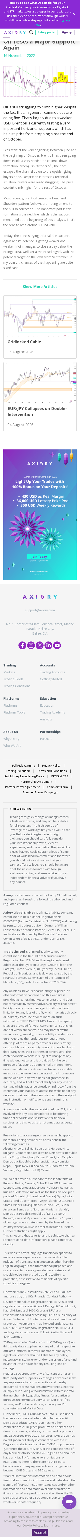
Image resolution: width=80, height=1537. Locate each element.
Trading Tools (13, 679)
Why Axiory (11, 738)
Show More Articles (40, 286)
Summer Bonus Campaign (40, 792)
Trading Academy (52, 712)
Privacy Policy (51, 765)
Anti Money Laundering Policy (24, 776)
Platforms (10, 705)
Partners (46, 738)
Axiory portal (46, 32)
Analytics (46, 719)
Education (47, 705)
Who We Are (12, 745)
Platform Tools (14, 712)
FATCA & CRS (59, 776)
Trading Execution (18, 771)
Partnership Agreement (36, 782)
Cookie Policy (31, 1525)
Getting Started (51, 679)
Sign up (66, 32)
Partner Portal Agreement (22, 787)
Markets (9, 672)
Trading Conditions (16, 686)
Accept (40, 1532)
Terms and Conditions (52, 771)
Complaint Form (57, 787)
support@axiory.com (40, 610)
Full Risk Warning (23, 765)
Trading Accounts (52, 672)
